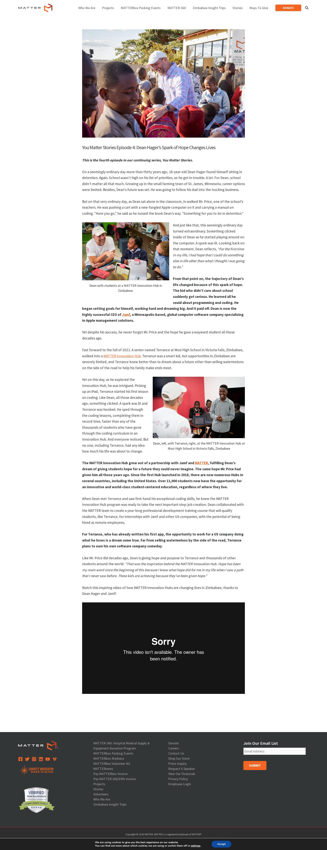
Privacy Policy (178, 779)
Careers (173, 748)
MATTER (201, 463)
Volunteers (100, 794)
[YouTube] (47, 759)
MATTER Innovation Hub (122, 356)
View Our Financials (181, 774)
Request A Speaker (181, 768)
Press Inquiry (177, 763)
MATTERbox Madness (108, 758)
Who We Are (86, 8)
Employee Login (179, 784)
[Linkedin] (41, 759)
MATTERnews (103, 768)
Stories (238, 8)
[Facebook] (20, 759)
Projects (108, 8)
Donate (173, 743)
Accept (221, 844)
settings (195, 846)
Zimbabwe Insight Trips (209, 8)
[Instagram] (34, 759)
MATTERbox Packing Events (141, 8)
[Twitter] (27, 759)
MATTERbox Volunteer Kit (111, 763)
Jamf (126, 314)
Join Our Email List (260, 743)
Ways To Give (258, 8)
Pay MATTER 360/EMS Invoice (114, 779)
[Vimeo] (54, 759)
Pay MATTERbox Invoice (110, 774)
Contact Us (176, 753)
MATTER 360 (176, 8)
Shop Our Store (179, 758)
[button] (288, 8)
